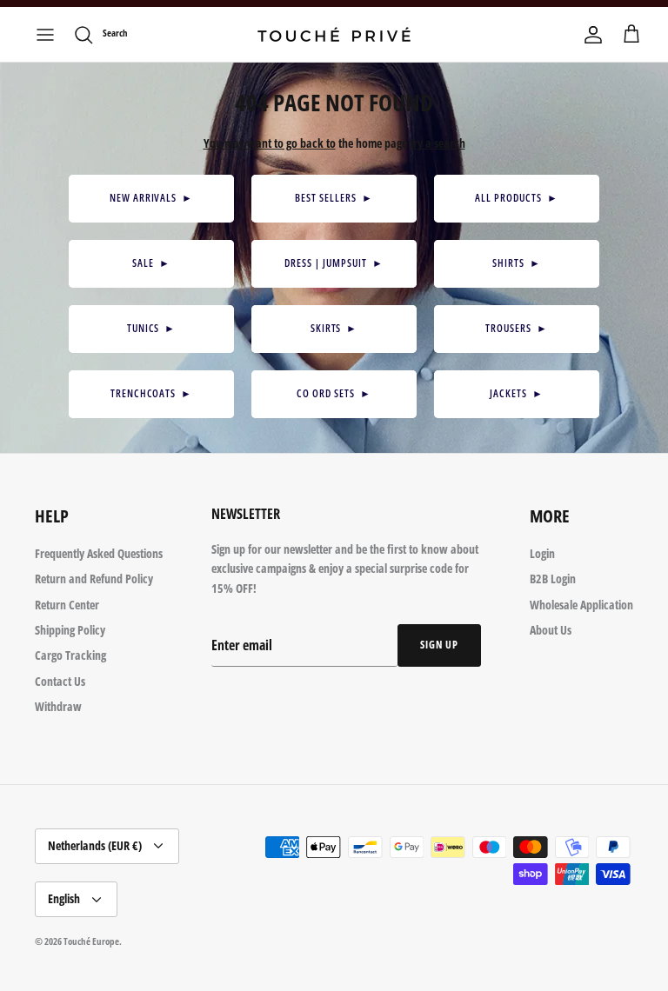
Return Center (67, 604)
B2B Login (553, 578)
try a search (437, 143)
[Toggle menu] (45, 35)
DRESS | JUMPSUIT (333, 263)
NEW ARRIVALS (151, 197)
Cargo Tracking (70, 655)
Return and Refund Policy (94, 578)
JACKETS (517, 393)
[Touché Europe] (334, 34)
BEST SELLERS (333, 197)
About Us (550, 630)
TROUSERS (516, 328)
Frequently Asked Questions (99, 553)
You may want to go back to (270, 143)
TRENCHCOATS (151, 393)
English (64, 898)
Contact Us (60, 681)
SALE (151, 263)
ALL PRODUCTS (516, 197)
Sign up (439, 644)
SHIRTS (516, 263)
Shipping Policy (70, 630)
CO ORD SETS (334, 393)
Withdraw (58, 706)
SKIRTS (334, 328)
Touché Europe (91, 941)
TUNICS (152, 328)
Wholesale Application (581, 604)
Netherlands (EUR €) (95, 845)
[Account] (593, 34)
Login (542, 553)
